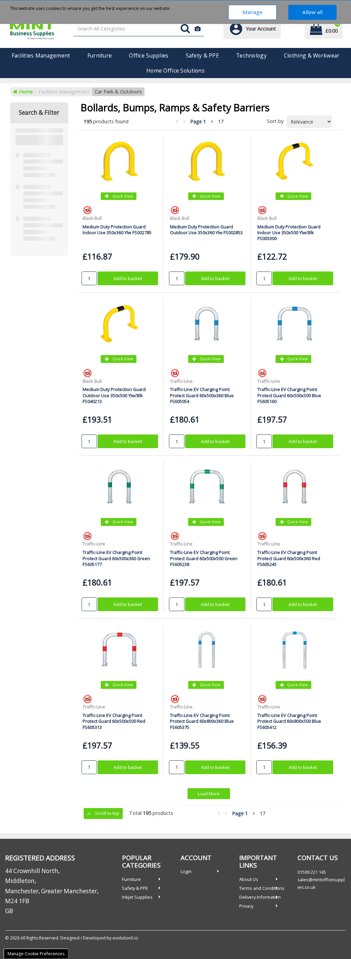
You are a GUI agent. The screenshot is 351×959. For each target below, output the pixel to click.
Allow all (312, 12)
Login (186, 871)
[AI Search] (198, 29)
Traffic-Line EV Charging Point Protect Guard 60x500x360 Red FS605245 (288, 558)
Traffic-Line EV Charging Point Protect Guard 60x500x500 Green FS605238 (204, 558)
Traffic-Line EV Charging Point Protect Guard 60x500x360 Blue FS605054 (202, 395)
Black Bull (92, 218)
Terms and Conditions (262, 888)
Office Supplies (148, 55)
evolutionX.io (125, 938)
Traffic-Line (181, 381)
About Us (248, 879)
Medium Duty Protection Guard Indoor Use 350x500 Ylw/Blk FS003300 (288, 233)
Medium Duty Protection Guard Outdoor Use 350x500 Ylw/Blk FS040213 (114, 395)
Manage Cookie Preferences (36, 954)
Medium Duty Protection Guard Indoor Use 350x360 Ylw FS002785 (117, 230)
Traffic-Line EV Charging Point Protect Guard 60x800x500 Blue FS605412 (289, 721)
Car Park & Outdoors (118, 91)
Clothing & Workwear (311, 55)
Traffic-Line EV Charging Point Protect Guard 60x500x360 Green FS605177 (116, 558)
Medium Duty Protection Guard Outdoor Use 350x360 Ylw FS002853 (206, 230)
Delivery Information (260, 897)
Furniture (99, 55)
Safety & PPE (202, 55)
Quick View (122, 196)
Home (25, 91)
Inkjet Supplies (137, 897)
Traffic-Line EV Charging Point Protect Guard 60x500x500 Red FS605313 (114, 721)
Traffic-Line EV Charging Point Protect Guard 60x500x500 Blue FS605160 (289, 395)
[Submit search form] (185, 29)
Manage (252, 12)
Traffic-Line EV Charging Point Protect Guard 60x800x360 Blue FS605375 (202, 721)
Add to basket (127, 278)
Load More (209, 794)
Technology (251, 55)
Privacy (246, 906)
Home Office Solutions (175, 70)
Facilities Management (41, 55)
